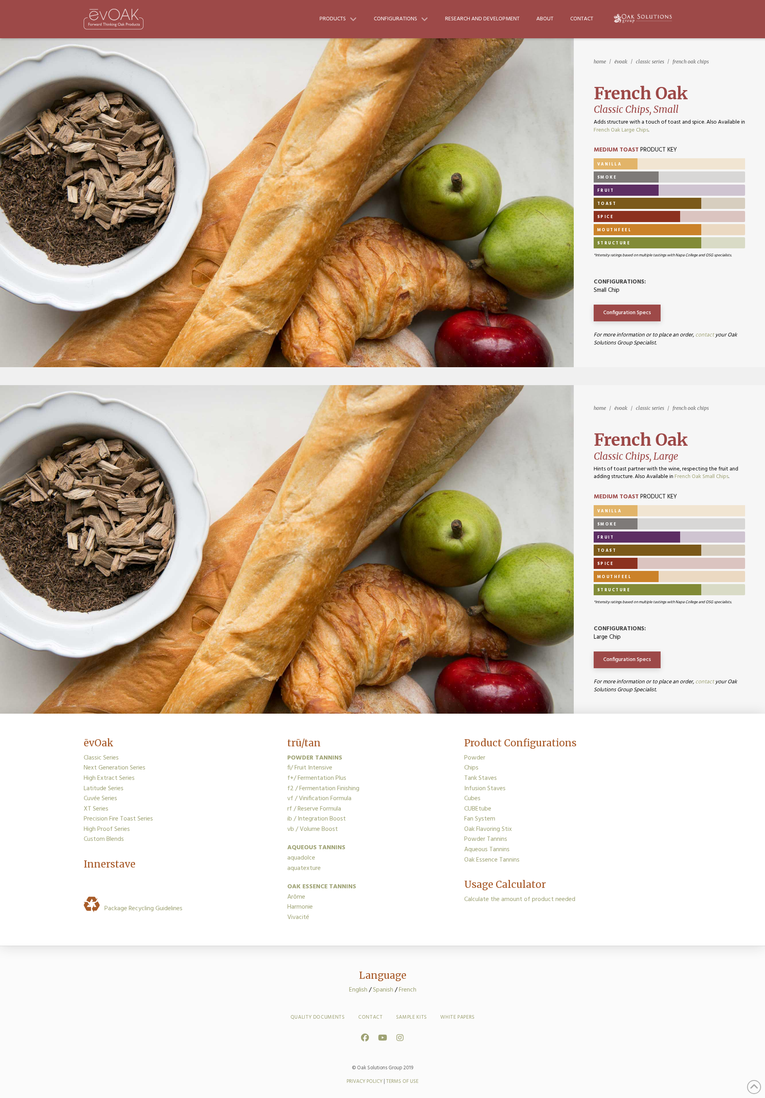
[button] (627, 313)
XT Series (96, 809)
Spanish (383, 990)
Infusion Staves (485, 788)
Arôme (296, 897)
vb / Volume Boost (312, 829)
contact (704, 335)
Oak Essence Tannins (492, 860)
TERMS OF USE (402, 1081)
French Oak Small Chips (701, 476)
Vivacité (298, 917)
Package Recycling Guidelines (141, 908)
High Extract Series (109, 778)
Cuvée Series (100, 798)
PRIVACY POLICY (364, 1081)
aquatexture (304, 868)
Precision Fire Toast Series (118, 819)
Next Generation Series (114, 768)
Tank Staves (480, 778)
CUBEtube (477, 809)
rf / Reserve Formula (314, 809)
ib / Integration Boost (316, 819)
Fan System (479, 819)
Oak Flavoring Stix (488, 829)
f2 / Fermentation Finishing (323, 788)
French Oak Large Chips (621, 130)
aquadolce (301, 858)
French (407, 990)
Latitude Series (104, 788)
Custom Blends (104, 839)
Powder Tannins (485, 839)
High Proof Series (107, 829)
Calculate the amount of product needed (519, 899)
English (358, 990)
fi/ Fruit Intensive (309, 768)
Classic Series (101, 758)
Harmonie (300, 907)
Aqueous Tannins (487, 849)
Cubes (472, 798)
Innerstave (109, 864)
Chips (471, 768)
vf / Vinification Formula (319, 798)
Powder (474, 758)
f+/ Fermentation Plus (316, 778)
